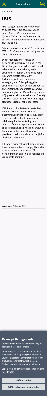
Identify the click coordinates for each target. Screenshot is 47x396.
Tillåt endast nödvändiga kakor (23, 386)
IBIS (10, 11)
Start (4, 11)
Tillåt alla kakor (23, 380)
